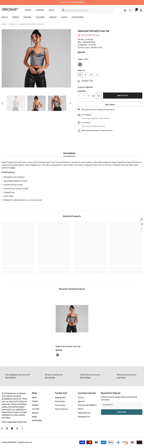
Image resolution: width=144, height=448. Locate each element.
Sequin (28, 10)
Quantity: (82, 91)
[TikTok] (12, 428)
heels (13, 168)
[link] (18, 268)
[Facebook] (2, 428)
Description (69, 153)
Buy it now (110, 105)
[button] (2, 103)
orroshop (89, 39)
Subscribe (121, 412)
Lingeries (40, 10)
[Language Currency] (141, 10)
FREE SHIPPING (78, 2)
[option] (36, 58)
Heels (51, 10)
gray (57, 355)
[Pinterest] (7, 428)
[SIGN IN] (125, 10)
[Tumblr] (17, 428)
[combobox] (88, 10)
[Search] (86, 10)
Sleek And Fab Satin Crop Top (68, 346)
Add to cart (122, 95)
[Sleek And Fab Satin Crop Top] (72, 318)
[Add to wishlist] (98, 96)
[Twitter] (22, 428)
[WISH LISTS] (130, 10)
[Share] (94, 96)
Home (4, 24)
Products (13, 24)
